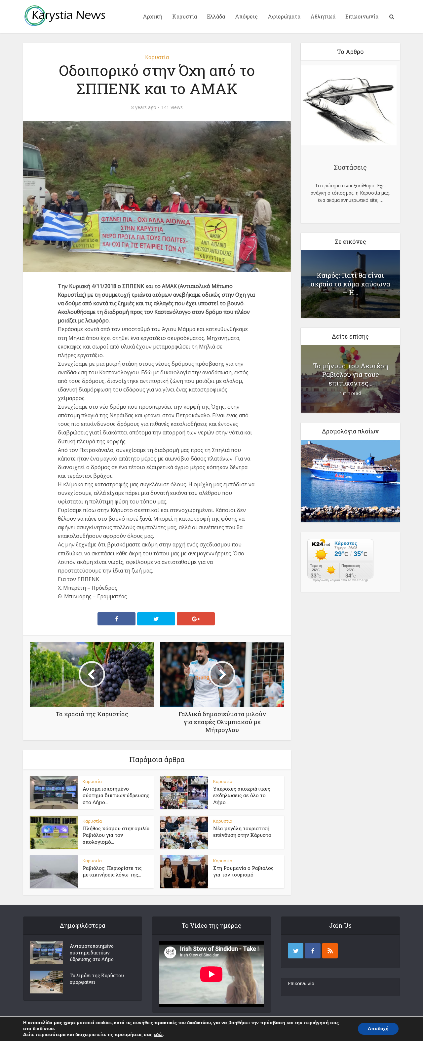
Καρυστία (184, 16)
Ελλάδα (216, 16)
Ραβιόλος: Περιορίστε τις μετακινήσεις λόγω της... (112, 871)
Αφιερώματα (284, 16)
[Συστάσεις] (349, 106)
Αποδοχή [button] (378, 1028)
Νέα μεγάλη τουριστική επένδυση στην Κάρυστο (242, 831)
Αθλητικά (322, 16)
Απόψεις (246, 16)
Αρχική (152, 16)
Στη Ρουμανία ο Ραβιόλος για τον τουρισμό (243, 871)
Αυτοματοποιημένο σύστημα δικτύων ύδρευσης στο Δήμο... (116, 795)
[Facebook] (313, 950)
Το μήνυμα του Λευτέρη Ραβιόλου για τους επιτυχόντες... (350, 374)
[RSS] (330, 950)
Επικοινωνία (361, 16)
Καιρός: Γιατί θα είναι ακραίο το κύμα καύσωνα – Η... (350, 284)
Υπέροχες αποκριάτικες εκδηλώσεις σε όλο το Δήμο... (241, 795)
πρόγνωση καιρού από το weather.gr (340, 580)
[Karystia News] (64, 15)
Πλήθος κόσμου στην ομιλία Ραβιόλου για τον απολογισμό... (116, 835)
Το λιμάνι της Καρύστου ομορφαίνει (97, 978)
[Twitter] (295, 950)
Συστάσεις (350, 167)
